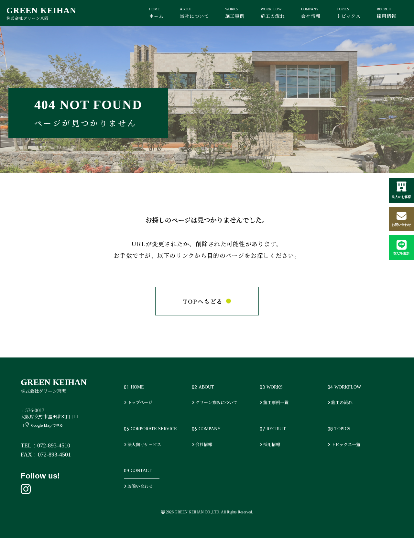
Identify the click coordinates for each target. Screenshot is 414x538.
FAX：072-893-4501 (46, 454)
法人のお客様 (401, 197)
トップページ (139, 402)
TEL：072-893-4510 (45, 445)
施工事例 (235, 13)
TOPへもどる (203, 301)
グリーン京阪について (215, 402)
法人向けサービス (143, 444)
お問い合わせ (401, 224)
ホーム (156, 13)
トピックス (349, 13)
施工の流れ (273, 13)
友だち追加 (401, 253)
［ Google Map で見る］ (44, 425)
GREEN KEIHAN (41, 13)
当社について (194, 13)
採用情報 (386, 13)
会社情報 (311, 13)
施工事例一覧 (275, 402)
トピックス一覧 (345, 444)
